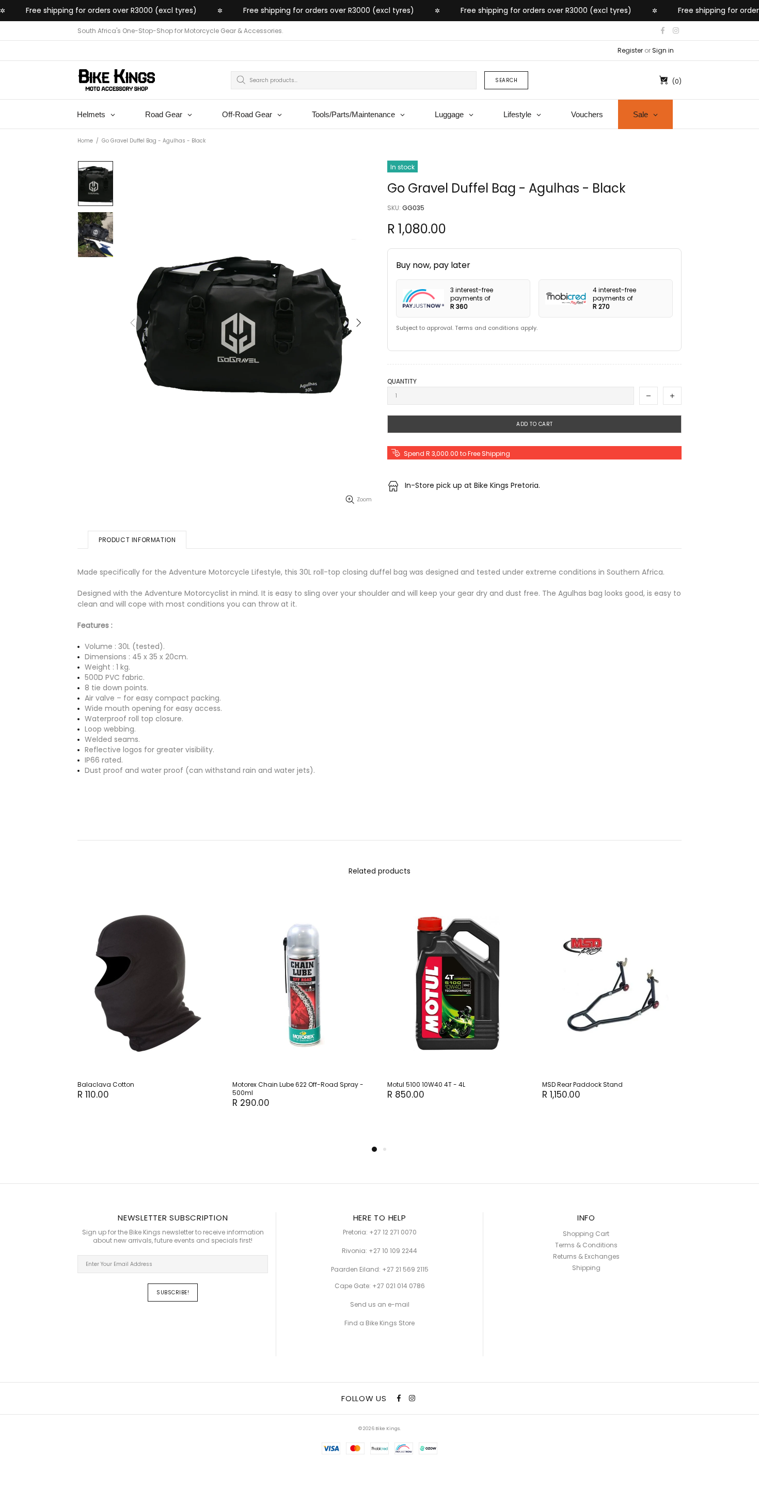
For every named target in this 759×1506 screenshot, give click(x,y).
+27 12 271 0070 (393, 1232)
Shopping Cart (586, 1234)
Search (506, 80)
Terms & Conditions (586, 1245)
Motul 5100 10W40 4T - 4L (426, 1085)
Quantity (402, 381)
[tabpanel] (147, 1007)
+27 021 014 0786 (398, 1286)
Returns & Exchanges (586, 1257)
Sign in (663, 50)
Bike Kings (116, 80)
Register (630, 50)
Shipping (586, 1268)
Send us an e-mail (379, 1305)
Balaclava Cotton (105, 1085)
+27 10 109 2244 (393, 1251)
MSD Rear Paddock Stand (582, 1085)
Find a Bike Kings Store (379, 1323)
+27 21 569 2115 (405, 1269)
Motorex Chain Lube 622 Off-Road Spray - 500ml (297, 1089)
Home (85, 141)
